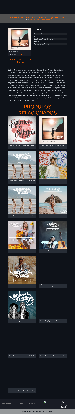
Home (26, 19)
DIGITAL (22, 54)
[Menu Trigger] (68, 4)
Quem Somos (6, 403)
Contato (20, 403)
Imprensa (32, 403)
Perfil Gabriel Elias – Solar (17, 59)
